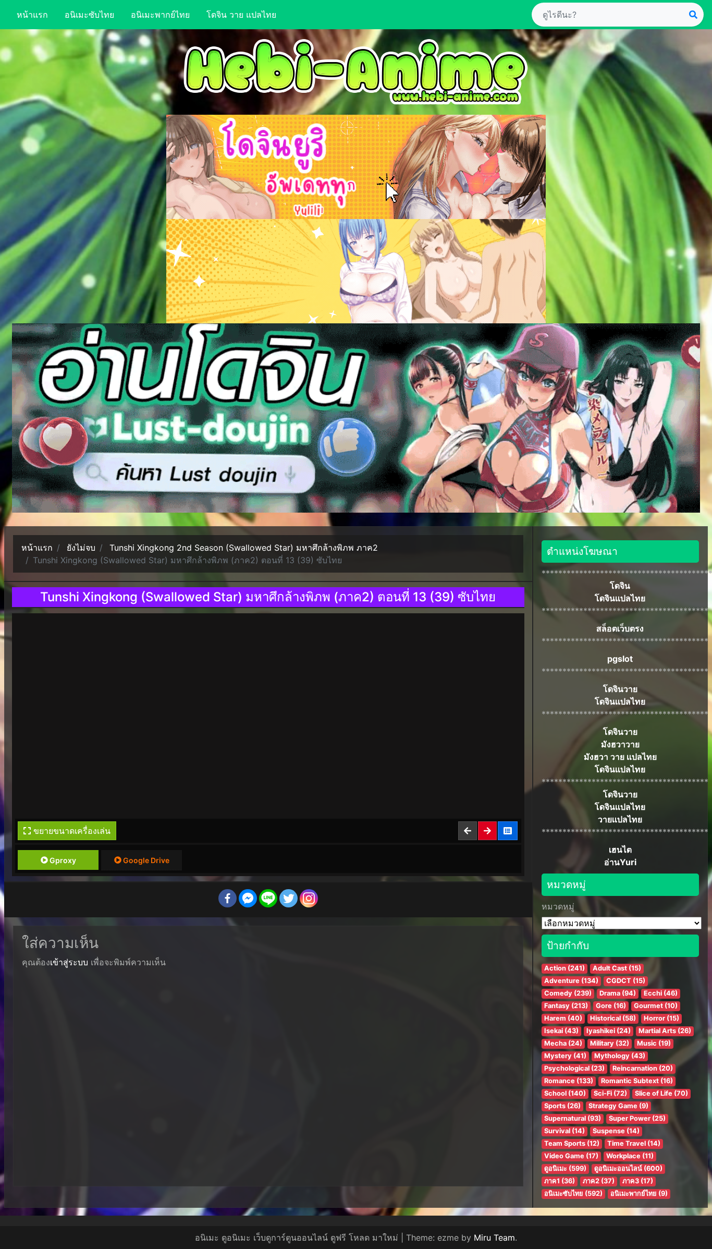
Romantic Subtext (637, 1081)
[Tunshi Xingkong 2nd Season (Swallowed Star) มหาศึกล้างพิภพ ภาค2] (508, 831)
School (565, 1093)
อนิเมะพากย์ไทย (160, 14)
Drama (617, 993)
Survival (564, 1131)
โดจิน (620, 585)
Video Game (571, 1156)
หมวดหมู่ (558, 906)
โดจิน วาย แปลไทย (241, 14)
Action (564, 968)
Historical (613, 1018)
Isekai (561, 1031)
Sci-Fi (610, 1093)
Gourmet (656, 1006)
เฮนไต (620, 849)
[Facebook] (227, 898)
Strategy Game (618, 1106)
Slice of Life (661, 1093)
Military (609, 1043)
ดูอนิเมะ (565, 1168)
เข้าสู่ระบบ (69, 962)
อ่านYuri (620, 862)
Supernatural (572, 1118)
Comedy (568, 993)
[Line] (268, 898)
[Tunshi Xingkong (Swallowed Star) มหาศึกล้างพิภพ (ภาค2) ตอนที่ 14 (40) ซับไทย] (488, 831)
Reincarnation (642, 1068)
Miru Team (494, 1237)
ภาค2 (599, 1181)
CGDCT (625, 981)
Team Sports (571, 1143)
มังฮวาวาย (620, 744)
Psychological (574, 1068)
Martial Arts (665, 1031)
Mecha (563, 1043)
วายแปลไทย (620, 819)
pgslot (620, 658)
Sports (562, 1106)
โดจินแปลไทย (620, 598)
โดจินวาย (620, 689)
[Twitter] (288, 898)
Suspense (616, 1131)
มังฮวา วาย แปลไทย (620, 756)
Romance (568, 1081)
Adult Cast (617, 968)
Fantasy (566, 1006)
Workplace (630, 1156)
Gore (611, 1006)
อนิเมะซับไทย (89, 14)
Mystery (565, 1056)
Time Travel (633, 1143)
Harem (563, 1018)
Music (654, 1043)
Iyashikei (608, 1031)
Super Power (637, 1118)
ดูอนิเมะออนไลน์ (628, 1168)
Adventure (571, 981)
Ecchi (661, 993)
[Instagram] (309, 898)
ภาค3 (637, 1181)
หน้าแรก (32, 14)
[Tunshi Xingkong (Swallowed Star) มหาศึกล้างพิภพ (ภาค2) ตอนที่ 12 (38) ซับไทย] (468, 831)
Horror (661, 1018)
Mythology (619, 1056)
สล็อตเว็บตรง (620, 628)
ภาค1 (559, 1181)
